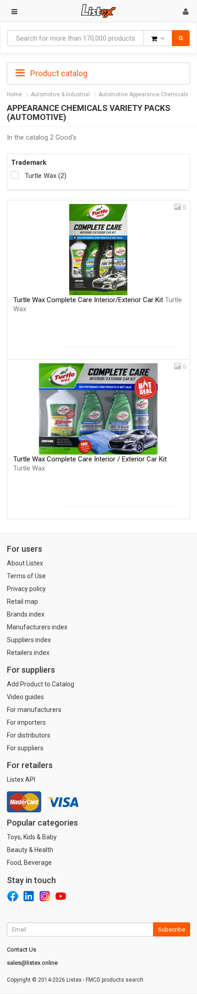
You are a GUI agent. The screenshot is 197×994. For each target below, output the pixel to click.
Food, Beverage (29, 862)
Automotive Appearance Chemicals (143, 94)
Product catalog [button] (58, 73)
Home (14, 94)
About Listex (25, 563)
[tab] (98, 72)
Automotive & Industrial (60, 94)
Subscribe (171, 929)
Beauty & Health (30, 849)
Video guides (25, 697)
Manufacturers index (37, 627)
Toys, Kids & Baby (32, 837)
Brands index (25, 614)
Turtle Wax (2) (45, 176)
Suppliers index (29, 639)
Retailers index (28, 652)
